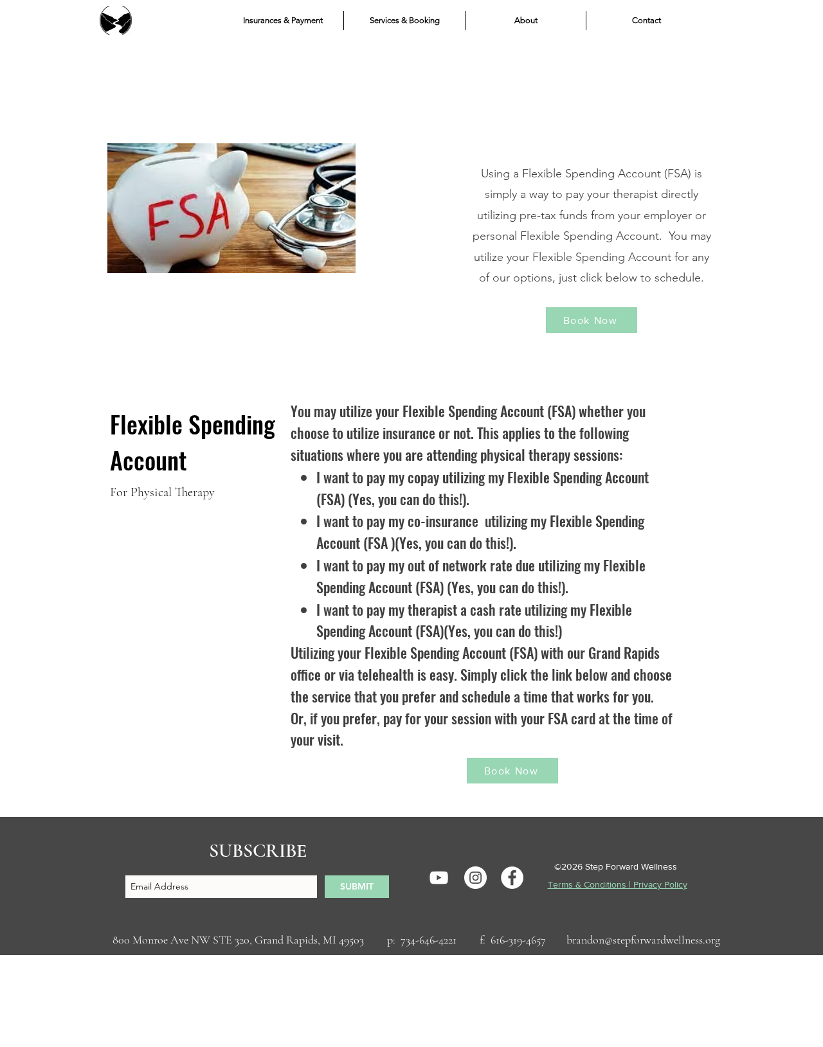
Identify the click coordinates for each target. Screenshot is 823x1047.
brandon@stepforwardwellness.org (643, 940)
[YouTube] (439, 877)
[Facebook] (512, 877)
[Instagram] (475, 877)
